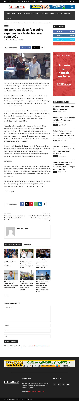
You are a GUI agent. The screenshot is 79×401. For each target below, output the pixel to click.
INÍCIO (8, 13)
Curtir (72, 31)
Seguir (72, 36)
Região (37, 13)
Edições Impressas (37, 1)
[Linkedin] (40, 204)
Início (5, 23)
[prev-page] (5, 295)
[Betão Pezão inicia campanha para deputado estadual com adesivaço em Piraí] (11, 275)
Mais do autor (27, 244)
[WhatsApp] (36, 204)
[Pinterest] (31, 204)
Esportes (66, 13)
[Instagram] (67, 1)
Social (9, 18)
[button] (61, 1)
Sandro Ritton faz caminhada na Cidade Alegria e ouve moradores (64, 120)
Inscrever (71, 44)
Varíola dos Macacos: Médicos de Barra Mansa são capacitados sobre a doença (39, 218)
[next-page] (8, 295)
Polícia (52, 13)
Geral (59, 13)
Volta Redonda (16, 13)
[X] (70, 1)
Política (44, 13)
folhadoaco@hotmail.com (36, 392)
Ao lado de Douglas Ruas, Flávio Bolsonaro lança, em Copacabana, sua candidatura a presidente (26, 285)
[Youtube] (73, 1)
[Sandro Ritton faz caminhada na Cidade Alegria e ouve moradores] (11, 253)
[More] (42, 47)
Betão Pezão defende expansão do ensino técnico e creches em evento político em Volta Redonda (42, 263)
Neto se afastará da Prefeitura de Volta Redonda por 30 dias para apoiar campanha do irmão (26, 263)
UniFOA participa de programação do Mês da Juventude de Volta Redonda (14, 218)
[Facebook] (64, 1)
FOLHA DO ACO (10, 39)
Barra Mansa (28, 13)
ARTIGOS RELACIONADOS (13, 244)
